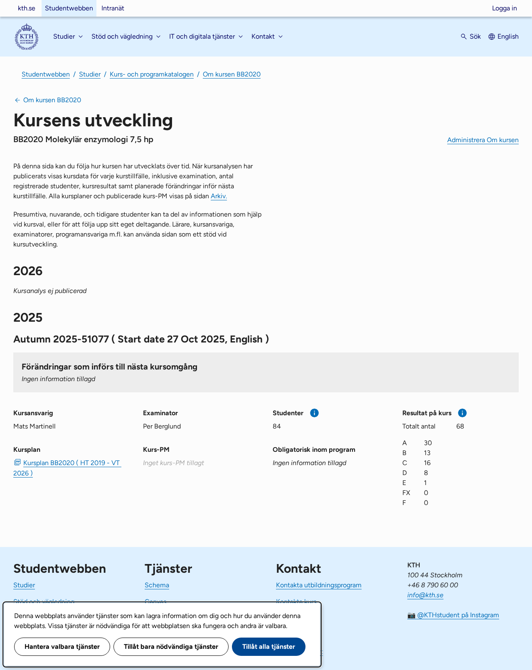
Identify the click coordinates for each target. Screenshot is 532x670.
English (508, 36)
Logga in (504, 8)
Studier (90, 74)
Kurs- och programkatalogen (152, 74)
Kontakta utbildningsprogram (319, 585)
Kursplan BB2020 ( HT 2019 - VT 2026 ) (67, 468)
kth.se (26, 8)
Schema (157, 585)
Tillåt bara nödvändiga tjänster (171, 646)
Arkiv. (219, 196)
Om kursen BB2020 (232, 74)
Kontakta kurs (296, 602)
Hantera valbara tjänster (62, 646)
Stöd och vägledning (43, 602)
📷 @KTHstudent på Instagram (453, 615)
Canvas (155, 602)
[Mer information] (314, 413)
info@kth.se (425, 595)
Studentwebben (69, 8)
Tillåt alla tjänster (268, 646)
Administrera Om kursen (483, 140)
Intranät (112, 8)
